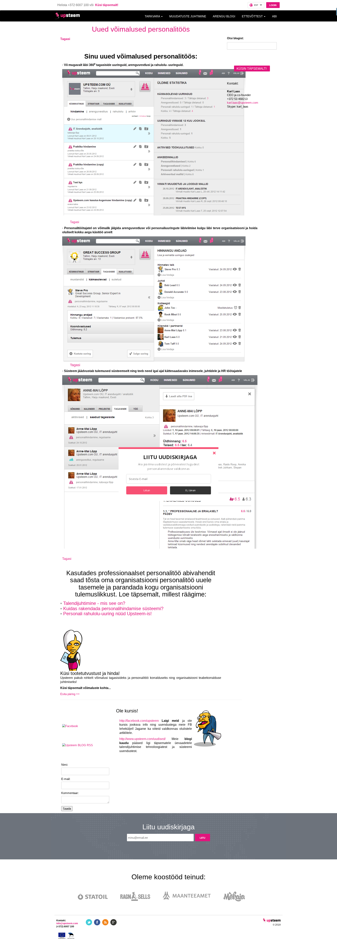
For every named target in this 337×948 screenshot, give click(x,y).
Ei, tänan (190, 490)
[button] (170, 457)
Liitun (147, 490)
